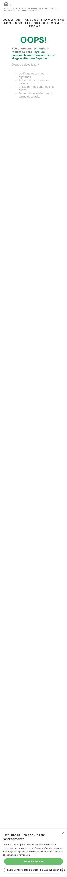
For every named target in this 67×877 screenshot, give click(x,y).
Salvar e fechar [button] (34, 861)
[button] (33, 855)
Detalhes (58, 851)
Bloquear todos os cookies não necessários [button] (35, 869)
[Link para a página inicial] (6, 4)
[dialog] (33, 853)
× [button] (63, 832)
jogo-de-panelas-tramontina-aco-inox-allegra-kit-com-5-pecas (31, 10)
